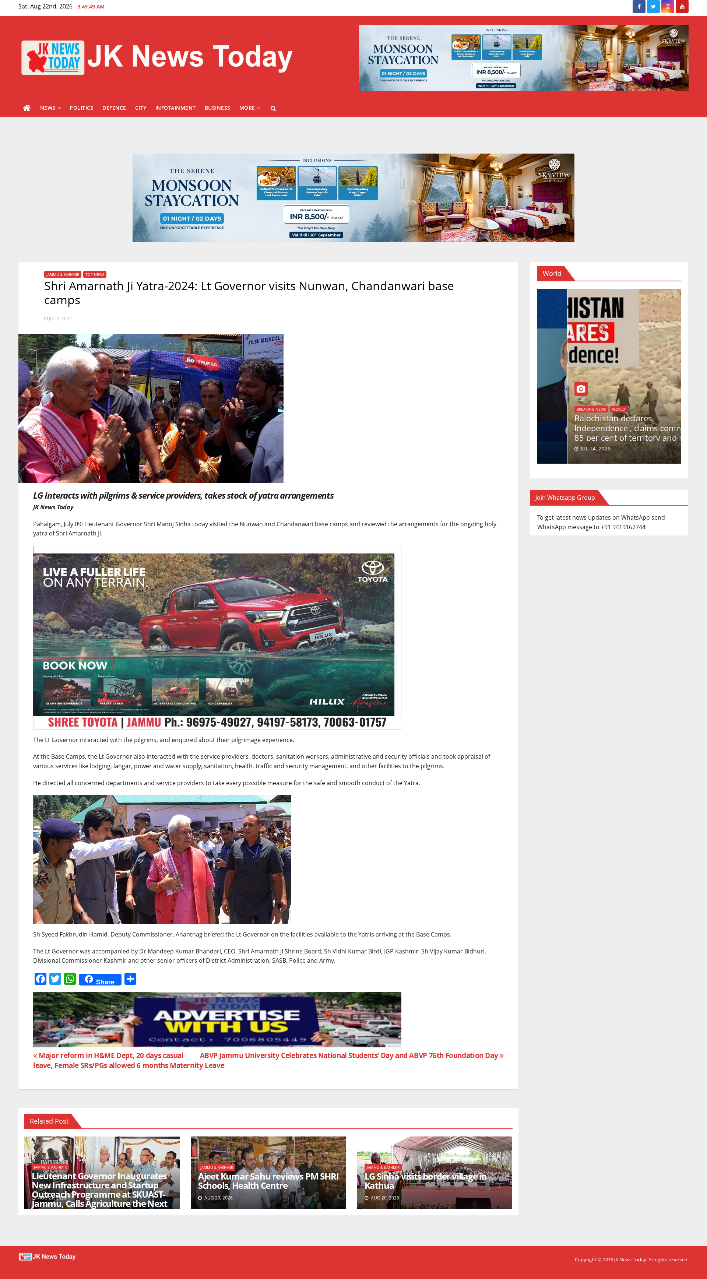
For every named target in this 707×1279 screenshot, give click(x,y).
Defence (114, 107)
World (552, 417)
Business (218, 107)
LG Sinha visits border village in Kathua (426, 1180)
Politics (82, 107)
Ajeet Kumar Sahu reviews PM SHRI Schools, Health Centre (268, 1180)
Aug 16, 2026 (567, 449)
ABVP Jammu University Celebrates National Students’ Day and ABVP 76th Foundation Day (350, 1055)
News (48, 107)
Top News (94, 274)
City (141, 107)
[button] (273, 108)
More (247, 107)
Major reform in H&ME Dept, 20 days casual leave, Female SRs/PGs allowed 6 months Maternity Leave (128, 1060)
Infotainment (175, 107)
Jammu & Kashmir (62, 274)
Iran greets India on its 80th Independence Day (597, 431)
